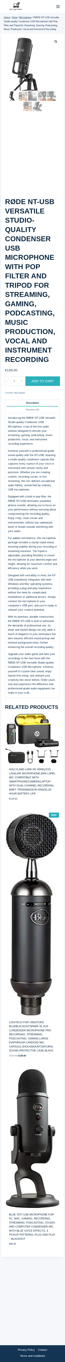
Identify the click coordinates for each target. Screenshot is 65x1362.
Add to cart (42, 381)
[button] (56, 41)
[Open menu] (58, 6)
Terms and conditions (32, 1355)
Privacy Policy (26, 1349)
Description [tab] (32, 402)
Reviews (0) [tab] (32, 409)
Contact (42, 1349)
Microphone (20, 393)
